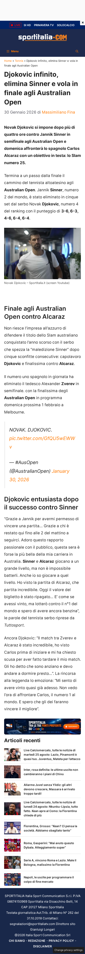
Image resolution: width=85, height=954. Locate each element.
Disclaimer (42, 946)
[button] (77, 51)
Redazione (37, 940)
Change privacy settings (68, 950)
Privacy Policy (61, 940)
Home (8, 60)
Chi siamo (17, 940)
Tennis (19, 60)
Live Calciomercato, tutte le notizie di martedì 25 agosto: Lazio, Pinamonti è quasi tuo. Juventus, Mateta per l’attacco (52, 754)
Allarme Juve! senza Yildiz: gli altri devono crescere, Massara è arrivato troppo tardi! (49, 789)
